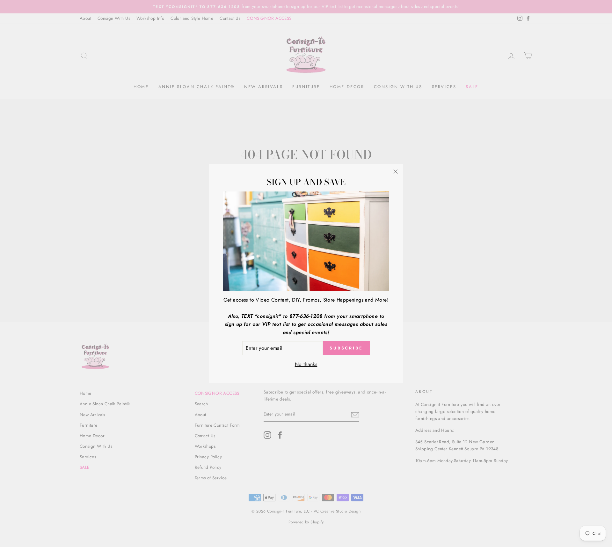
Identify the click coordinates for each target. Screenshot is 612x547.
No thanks (306, 364)
